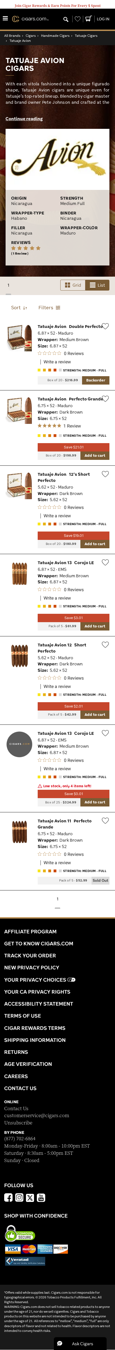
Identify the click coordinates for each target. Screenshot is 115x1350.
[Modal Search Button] (65, 20)
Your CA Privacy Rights (37, 991)
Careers (16, 1076)
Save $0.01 (73, 793)
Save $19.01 (73, 535)
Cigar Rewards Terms (34, 1028)
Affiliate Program (30, 931)
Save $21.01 (73, 447)
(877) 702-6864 (19, 1139)
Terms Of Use (22, 1015)
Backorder (95, 380)
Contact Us (16, 1108)
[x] (30, 1197)
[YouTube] (41, 1198)
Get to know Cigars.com (38, 943)
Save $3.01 (73, 617)
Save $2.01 (73, 706)
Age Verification (28, 1064)
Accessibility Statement (38, 1003)
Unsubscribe (18, 1123)
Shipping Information (35, 1040)
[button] (80, 1343)
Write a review (57, 361)
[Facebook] (8, 1198)
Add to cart (95, 455)
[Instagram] (19, 1198)
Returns (16, 1052)
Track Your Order (30, 955)
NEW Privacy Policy (31, 967)
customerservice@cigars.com (36, 1115)
